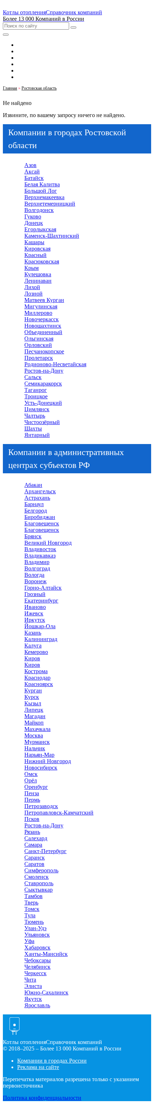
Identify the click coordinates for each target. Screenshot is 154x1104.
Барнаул (34, 504)
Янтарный (37, 435)
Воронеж (35, 581)
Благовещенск (41, 523)
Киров (32, 658)
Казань (32, 633)
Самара (33, 845)
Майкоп (34, 723)
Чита (30, 980)
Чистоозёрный (42, 422)
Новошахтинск (42, 326)
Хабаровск (37, 947)
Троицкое (36, 396)
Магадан (34, 716)
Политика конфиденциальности (42, 1098)
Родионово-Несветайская (55, 364)
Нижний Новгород (47, 761)
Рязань (32, 832)
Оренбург (36, 787)
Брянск (33, 536)
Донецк (33, 223)
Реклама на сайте (38, 1067)
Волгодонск (39, 210)
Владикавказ (40, 556)
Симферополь (41, 870)
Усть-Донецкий (43, 403)
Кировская (37, 249)
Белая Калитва (42, 184)
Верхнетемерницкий (49, 204)
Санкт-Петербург (45, 851)
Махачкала (37, 729)
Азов (30, 165)
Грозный (34, 594)
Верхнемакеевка (44, 197)
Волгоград (37, 568)
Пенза (31, 793)
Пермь (32, 800)
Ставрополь (38, 883)
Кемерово (36, 652)
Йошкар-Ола (40, 626)
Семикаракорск (43, 383)
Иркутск (34, 620)
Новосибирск (40, 768)
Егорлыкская (40, 229)
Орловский (38, 345)
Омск (31, 774)
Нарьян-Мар (39, 755)
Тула (29, 915)
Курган (33, 690)
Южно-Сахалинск (46, 992)
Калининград (40, 639)
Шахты (33, 428)
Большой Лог (40, 191)
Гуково (32, 216)
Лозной (33, 294)
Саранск (34, 858)
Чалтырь (34, 416)
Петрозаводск (41, 806)
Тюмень (34, 922)
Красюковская (41, 261)
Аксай (32, 171)
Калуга (33, 645)
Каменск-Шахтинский (51, 236)
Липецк (33, 710)
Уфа (29, 941)
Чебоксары (37, 960)
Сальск (33, 377)
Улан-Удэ (35, 928)
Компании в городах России (52, 1061)
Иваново (35, 607)
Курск (31, 697)
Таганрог (35, 390)
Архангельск (40, 491)
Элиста (33, 986)
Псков (31, 819)
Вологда (34, 575)
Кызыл (32, 703)
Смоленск (36, 877)
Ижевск (33, 613)
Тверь (31, 902)
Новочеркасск (41, 319)
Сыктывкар (38, 890)
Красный (35, 255)
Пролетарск (38, 358)
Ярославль (37, 1005)
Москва (33, 735)
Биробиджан (39, 517)
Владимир (36, 562)
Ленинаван (38, 281)
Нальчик (34, 748)
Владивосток (40, 549)
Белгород (35, 511)
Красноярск (38, 684)
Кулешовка (37, 274)
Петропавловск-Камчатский (58, 813)
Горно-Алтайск (43, 588)
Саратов (34, 864)
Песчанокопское (44, 351)
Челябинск (37, 967)
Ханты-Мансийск (46, 954)
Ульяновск (37, 935)
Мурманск (37, 742)
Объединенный (43, 332)
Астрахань (37, 498)
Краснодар (37, 678)
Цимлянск (36, 409)
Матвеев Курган (44, 300)
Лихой (32, 287)
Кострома (36, 671)
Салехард (35, 838)
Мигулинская (40, 306)
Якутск (33, 999)
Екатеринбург (41, 601)
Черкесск (35, 973)
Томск (31, 909)
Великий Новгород (48, 543)
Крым (31, 268)
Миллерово (38, 313)
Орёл (30, 780)
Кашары (34, 242)
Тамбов (33, 896)
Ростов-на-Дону (43, 371)
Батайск (34, 178)
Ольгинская (38, 339)
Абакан (33, 485)
